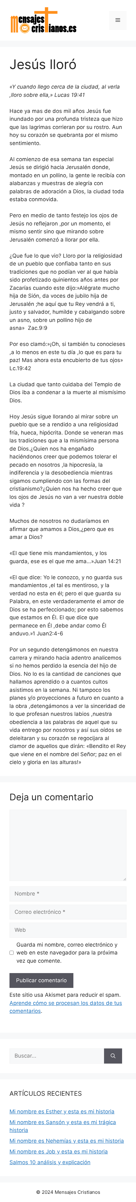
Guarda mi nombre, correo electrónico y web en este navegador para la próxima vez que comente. (67, 953)
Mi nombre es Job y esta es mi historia (58, 1151)
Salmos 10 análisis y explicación (49, 1162)
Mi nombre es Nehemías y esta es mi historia (66, 1141)
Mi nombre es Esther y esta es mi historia (61, 1111)
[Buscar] (113, 1056)
